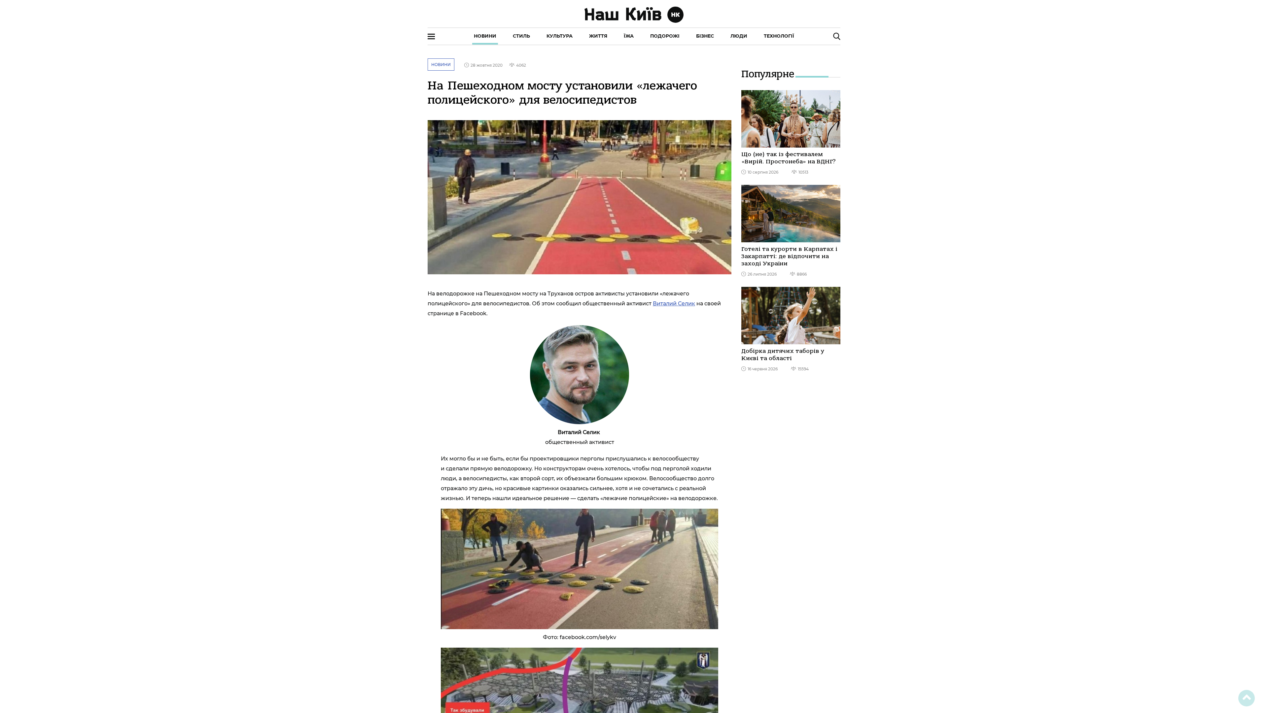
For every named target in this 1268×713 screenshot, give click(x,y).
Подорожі (665, 36)
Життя (598, 36)
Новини (485, 36)
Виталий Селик (674, 303)
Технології (779, 36)
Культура (559, 36)
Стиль (521, 36)
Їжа (629, 36)
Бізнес (705, 36)
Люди (738, 36)
